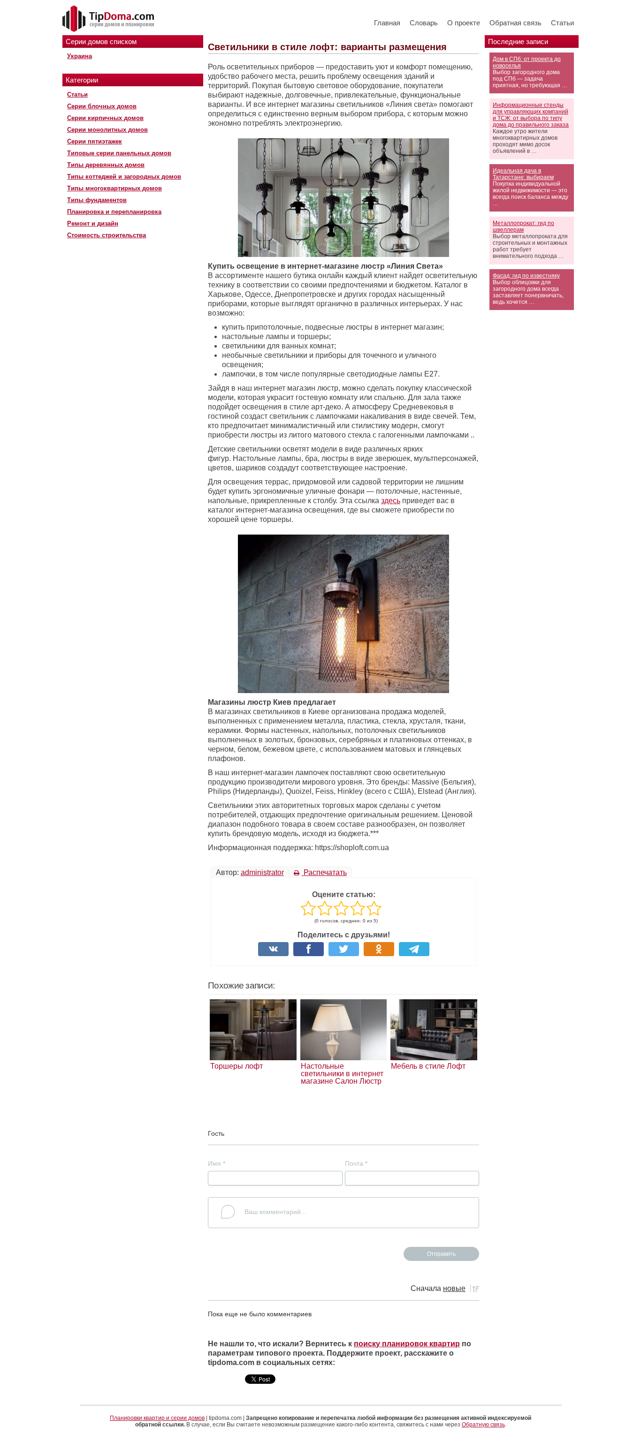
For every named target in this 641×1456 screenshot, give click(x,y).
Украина (79, 56)
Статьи (562, 23)
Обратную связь (483, 1424)
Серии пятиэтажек (94, 141)
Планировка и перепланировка (114, 211)
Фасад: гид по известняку (526, 275)
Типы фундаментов (97, 200)
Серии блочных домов (102, 106)
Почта (356, 1163)
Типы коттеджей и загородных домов (124, 176)
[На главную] (109, 19)
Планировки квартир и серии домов (157, 1418)
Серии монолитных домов (107, 129)
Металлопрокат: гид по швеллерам (523, 226)
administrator (262, 872)
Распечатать (324, 872)
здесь (390, 501)
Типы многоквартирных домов (114, 188)
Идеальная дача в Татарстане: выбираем (523, 174)
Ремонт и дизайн (92, 223)
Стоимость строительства (106, 235)
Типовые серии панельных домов (119, 153)
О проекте (463, 23)
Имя (216, 1163)
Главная (387, 23)
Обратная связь (515, 23)
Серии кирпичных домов (105, 117)
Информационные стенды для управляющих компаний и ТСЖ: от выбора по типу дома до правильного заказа (531, 115)
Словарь (424, 23)
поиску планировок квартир (407, 1344)
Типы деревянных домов (106, 164)
